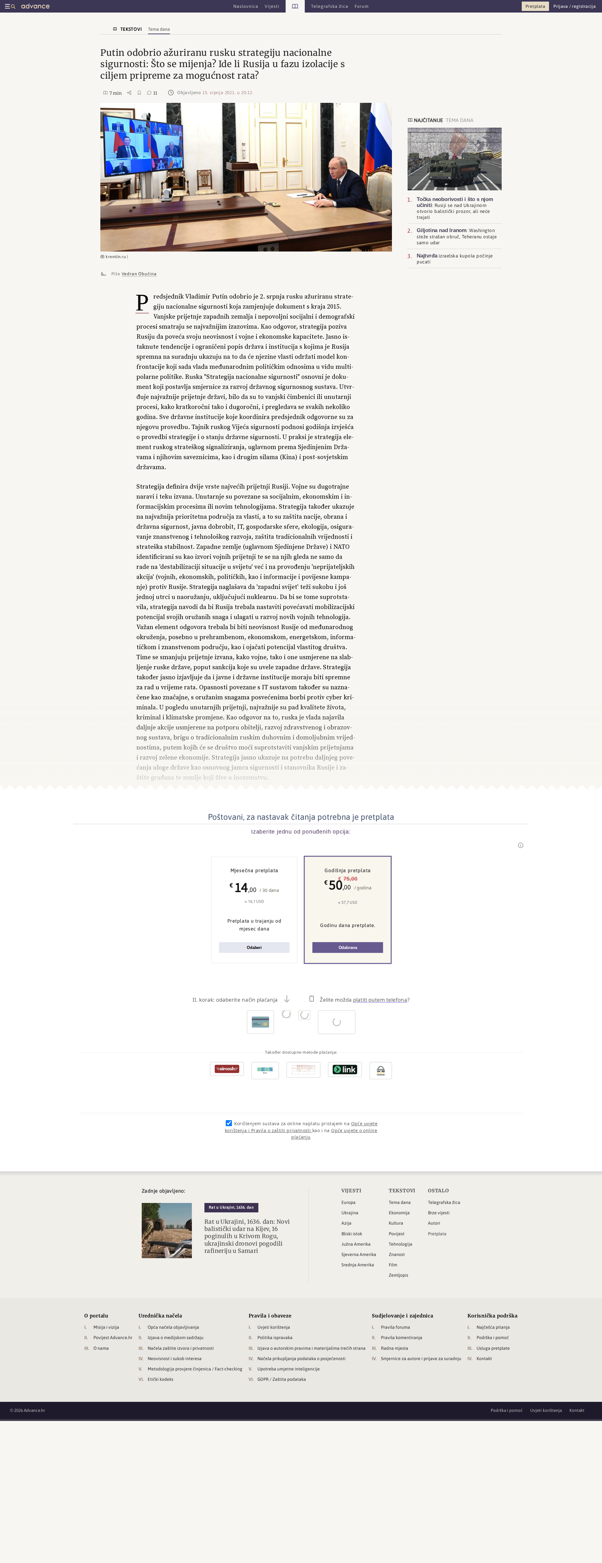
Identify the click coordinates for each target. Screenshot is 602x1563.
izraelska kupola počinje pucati (455, 258)
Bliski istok (351, 1233)
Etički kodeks (160, 1379)
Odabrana (348, 947)
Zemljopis (398, 1275)
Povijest (396, 1233)
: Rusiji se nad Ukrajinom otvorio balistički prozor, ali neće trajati (455, 208)
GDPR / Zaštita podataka (281, 1379)
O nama (101, 1348)
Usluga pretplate (493, 1348)
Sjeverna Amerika (358, 1254)
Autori (434, 1223)
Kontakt (484, 1358)
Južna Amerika (356, 1244)
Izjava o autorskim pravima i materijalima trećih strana (311, 1348)
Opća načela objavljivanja (173, 1327)
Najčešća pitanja (493, 1327)
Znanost (397, 1254)
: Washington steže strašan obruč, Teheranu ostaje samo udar (457, 236)
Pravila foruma (395, 1327)
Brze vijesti (439, 1212)
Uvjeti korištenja (273, 1327)
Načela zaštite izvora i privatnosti (181, 1348)
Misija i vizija (106, 1327)
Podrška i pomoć (493, 1337)
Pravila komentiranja (401, 1337)
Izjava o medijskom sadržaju (175, 1337)
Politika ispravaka (275, 1337)
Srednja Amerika (357, 1264)
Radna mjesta (394, 1348)
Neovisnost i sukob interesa (175, 1358)
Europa (348, 1202)
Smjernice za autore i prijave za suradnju (421, 1358)
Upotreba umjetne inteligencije (288, 1368)
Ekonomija (399, 1212)
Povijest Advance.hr (112, 1337)
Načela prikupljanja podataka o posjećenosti (301, 1358)
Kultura (396, 1223)
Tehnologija (400, 1244)
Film (393, 1264)
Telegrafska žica (444, 1202)
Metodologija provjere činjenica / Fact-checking (195, 1368)
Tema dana (400, 1202)
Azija (346, 1223)
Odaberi (254, 947)
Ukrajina (349, 1212)
